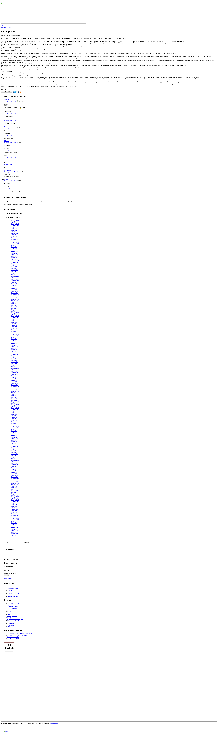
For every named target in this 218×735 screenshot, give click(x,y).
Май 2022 (14, 250)
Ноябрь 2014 (14, 388)
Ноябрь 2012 (14, 425)
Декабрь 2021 (15, 257)
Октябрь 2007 (15, 518)
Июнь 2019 (14, 303)
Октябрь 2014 (15, 389)
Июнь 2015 (14, 377)
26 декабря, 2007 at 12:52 (10, 101)
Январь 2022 (14, 256)
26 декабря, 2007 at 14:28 (10, 150)
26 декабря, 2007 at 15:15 (10, 164)
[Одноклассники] (20, 92)
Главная (9, 587)
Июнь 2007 (14, 524)
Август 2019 (14, 300)
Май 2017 (14, 342)
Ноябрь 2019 (14, 296)
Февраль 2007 (15, 530)
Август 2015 (14, 374)
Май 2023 (14, 231)
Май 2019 (14, 305)
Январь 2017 (14, 348)
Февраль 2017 (15, 346)
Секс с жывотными (13, 620)
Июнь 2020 (14, 285)
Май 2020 (14, 287)
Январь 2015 (14, 385)
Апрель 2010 (14, 472)
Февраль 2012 (15, 438)
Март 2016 (14, 363)
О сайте (9, 590)
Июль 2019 (14, 302)
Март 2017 (14, 345)
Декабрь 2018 (15, 313)
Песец (3, 25)
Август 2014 (14, 392)
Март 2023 (14, 234)
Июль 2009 (14, 486)
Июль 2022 (14, 247)
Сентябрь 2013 (15, 409)
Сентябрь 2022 (15, 244)
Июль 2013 (14, 412)
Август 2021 (14, 264)
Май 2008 (14, 507)
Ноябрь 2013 (14, 406)
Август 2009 (14, 484)
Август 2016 (14, 356)
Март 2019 (14, 308)
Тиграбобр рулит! (12, 622)
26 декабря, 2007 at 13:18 (10, 135)
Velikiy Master (8, 170)
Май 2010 (14, 471)
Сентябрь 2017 (15, 336)
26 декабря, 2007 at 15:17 (10, 172)
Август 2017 (14, 337)
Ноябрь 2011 (14, 443)
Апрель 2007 (14, 527)
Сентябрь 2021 (15, 262)
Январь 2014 (14, 403)
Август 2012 (14, 429)
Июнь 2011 (14, 451)
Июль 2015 (14, 375)
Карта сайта (10, 591)
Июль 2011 (14, 449)
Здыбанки (10, 611)
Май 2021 (14, 268)
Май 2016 (14, 360)
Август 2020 (14, 282)
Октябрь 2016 (15, 352)
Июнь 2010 (14, 469)
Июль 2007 (14, 523)
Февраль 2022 (15, 254)
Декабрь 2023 (15, 221)
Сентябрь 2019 (15, 299)
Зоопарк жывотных (13, 593)
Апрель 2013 (14, 417)
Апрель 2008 (14, 509)
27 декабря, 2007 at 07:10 (10, 188)
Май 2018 (14, 323)
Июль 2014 (14, 394)
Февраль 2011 (15, 457)
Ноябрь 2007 (14, 517)
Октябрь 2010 (15, 463)
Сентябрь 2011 (15, 446)
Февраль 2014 (15, 402)
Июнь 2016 (14, 359)
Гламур (9, 609)
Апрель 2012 (14, 435)
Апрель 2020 (14, 288)
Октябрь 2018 (15, 316)
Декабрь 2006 (15, 533)
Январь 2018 (14, 329)
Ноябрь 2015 (14, 369)
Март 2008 (14, 510)
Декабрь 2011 (15, 441)
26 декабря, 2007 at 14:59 (10, 180)
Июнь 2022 (14, 248)
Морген (9, 614)
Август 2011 (14, 448)
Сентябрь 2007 (15, 520)
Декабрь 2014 (15, 386)
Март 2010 (14, 474)
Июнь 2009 (14, 487)
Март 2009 (14, 492)
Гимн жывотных (12, 595)
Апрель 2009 (14, 490)
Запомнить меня (11, 573)
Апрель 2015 (14, 380)
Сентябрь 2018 (15, 317)
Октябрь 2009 (15, 481)
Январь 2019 (14, 311)
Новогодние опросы (7, 27)
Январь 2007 (14, 532)
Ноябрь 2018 (14, 314)
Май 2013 (14, 415)
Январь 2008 (14, 513)
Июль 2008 (14, 504)
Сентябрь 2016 (15, 354)
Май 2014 (14, 397)
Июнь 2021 (14, 267)
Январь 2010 (14, 477)
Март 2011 (14, 455)
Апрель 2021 (14, 270)
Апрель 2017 (14, 343)
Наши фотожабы (12, 616)
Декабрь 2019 (15, 294)
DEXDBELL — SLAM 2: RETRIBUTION (19, 634)
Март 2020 (14, 290)
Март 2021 (14, 271)
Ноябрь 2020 (14, 277)
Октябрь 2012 (15, 426)
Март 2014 (14, 400)
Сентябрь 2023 (15, 225)
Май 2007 (14, 526)
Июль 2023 (14, 228)
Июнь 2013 (14, 414)
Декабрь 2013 (15, 405)
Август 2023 (14, 227)
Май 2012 (14, 434)
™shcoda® (7, 99)
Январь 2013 (14, 421)
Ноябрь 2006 (14, 535)
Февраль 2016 (15, 365)
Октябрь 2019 (15, 297)
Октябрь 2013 (15, 408)
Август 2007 (14, 521)
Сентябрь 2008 (15, 501)
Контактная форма (12, 588)
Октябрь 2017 (15, 334)
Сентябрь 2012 (15, 428)
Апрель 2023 (14, 233)
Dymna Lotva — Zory (13, 637)
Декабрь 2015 (15, 368)
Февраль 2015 (15, 383)
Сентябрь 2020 (15, 280)
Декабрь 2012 (15, 423)
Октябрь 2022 (15, 242)
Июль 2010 (14, 467)
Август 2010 (14, 466)
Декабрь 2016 (15, 349)
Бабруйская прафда (13, 603)
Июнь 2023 (14, 230)
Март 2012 (14, 437)
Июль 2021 (14, 265)
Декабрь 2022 (15, 239)
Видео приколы (12, 608)
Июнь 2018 (14, 322)
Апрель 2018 (14, 325)
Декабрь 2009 (15, 478)
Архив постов (54, 723)
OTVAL (6, 141)
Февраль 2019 (15, 310)
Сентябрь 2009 (15, 483)
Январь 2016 (14, 366)
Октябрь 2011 (15, 444)
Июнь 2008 (14, 506)
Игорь (6, 179)
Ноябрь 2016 (14, 351)
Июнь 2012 (14, 432)
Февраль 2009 (15, 494)
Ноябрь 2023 (14, 222)
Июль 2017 (14, 339)
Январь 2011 (14, 458)
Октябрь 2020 (15, 279)
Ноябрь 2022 (14, 241)
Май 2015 (14, 379)
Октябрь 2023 (15, 224)
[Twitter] (15, 92)
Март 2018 (14, 326)
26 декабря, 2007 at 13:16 (10, 128)
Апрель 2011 (14, 454)
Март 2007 (14, 529)
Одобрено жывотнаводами (15, 619)
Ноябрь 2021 (14, 259)
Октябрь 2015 (15, 371)
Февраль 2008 (15, 512)
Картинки (10, 613)
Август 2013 (14, 411)
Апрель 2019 (14, 306)
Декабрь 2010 (15, 460)
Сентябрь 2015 (15, 372)
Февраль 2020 (15, 291)
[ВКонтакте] (13, 92)
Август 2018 (14, 319)
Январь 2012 (14, 440)
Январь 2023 (14, 237)
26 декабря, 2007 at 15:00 (10, 157)
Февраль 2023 (15, 236)
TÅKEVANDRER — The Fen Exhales (18, 640)
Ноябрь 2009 (14, 480)
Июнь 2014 (14, 395)
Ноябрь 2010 (14, 461)
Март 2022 (14, 253)
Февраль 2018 (15, 328)
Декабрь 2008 (15, 497)
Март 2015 (14, 382)
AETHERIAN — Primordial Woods (17, 635)
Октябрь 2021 (15, 260)
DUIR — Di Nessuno (13, 638)
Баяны (9, 605)
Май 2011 (13, 452)
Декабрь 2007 (15, 515)
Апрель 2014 (14, 398)
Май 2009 (14, 489)
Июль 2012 (14, 431)
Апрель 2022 (14, 251)
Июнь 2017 (14, 340)
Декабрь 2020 (15, 276)
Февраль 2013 (15, 420)
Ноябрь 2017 (14, 333)
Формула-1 (10, 625)
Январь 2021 (14, 274)
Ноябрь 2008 (14, 498)
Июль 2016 (14, 357)
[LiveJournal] (17, 92)
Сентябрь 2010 (15, 464)
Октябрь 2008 (15, 500)
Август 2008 (14, 503)
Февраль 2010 (15, 475)
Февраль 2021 (15, 273)
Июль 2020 (14, 283)
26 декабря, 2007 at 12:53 (10, 120)
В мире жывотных (12, 606)
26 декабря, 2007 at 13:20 (10, 142)
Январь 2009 (14, 495)
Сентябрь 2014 (15, 391)
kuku (5, 126)
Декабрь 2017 (15, 331)
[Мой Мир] (19, 92)
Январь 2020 (14, 293)
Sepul (21, 35)
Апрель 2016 (14, 362)
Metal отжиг (10, 626)
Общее (9, 617)
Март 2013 (14, 418)
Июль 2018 (14, 320)
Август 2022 (14, 245)
